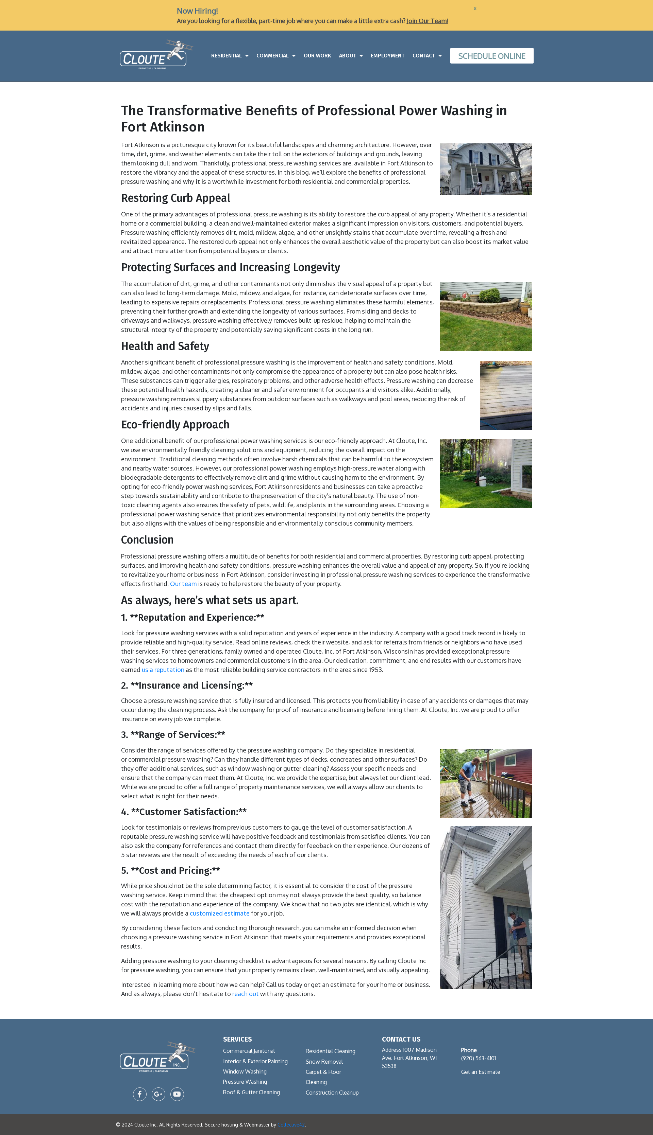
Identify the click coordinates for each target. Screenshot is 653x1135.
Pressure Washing (245, 1081)
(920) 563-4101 (478, 1058)
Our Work (317, 55)
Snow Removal (324, 1061)
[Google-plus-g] (158, 1094)
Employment (387, 55)
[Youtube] (177, 1094)
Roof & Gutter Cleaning (251, 1092)
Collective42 (291, 1125)
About (347, 55)
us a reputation (163, 669)
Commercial (272, 55)
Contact (424, 55)
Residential (226, 55)
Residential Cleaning (330, 1051)
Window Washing (245, 1071)
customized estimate (220, 913)
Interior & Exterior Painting (255, 1061)
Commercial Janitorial (249, 1050)
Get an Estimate (480, 1071)
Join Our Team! (427, 20)
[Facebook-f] (140, 1094)
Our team (183, 583)
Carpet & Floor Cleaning (323, 1076)
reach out (245, 993)
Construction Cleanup (332, 1092)
